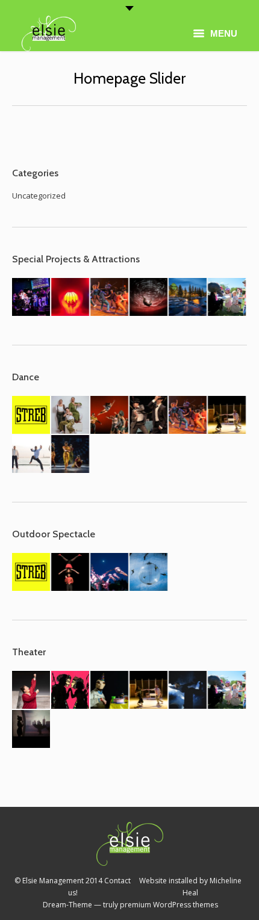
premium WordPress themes (169, 905)
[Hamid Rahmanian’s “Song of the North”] (70, 690)
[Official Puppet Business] (110, 690)
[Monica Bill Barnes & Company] (149, 415)
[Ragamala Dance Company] (70, 454)
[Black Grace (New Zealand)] (110, 415)
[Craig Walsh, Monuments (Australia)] (188, 297)
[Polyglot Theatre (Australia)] (227, 297)
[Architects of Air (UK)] (70, 297)
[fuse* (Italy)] (149, 297)
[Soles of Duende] (70, 415)
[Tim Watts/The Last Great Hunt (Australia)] (188, 690)
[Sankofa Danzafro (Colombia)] (31, 454)
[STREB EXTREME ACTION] (31, 415)
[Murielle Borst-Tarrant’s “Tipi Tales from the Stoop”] (31, 690)
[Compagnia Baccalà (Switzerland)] (70, 572)
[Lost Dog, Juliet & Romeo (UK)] (227, 415)
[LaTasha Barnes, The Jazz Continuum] (110, 297)
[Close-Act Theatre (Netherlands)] (110, 572)
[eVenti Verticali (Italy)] (149, 572)
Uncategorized (39, 195)
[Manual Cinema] (31, 729)
